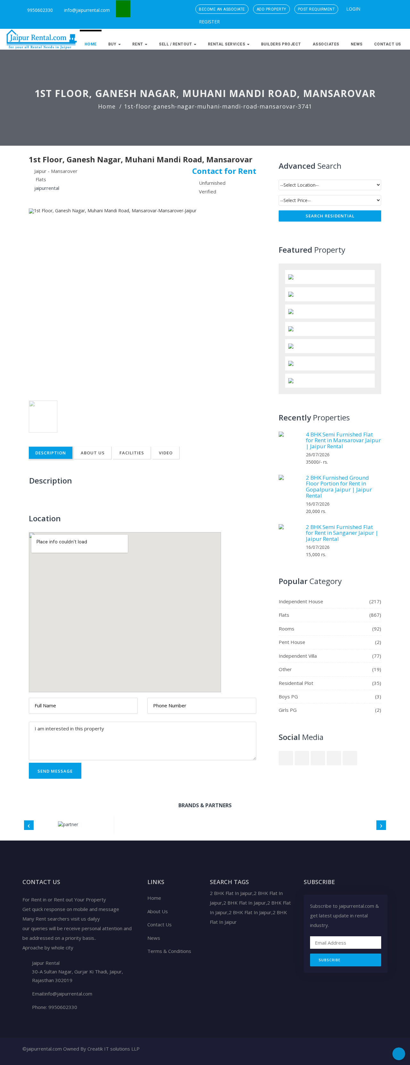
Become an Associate (222, 9)
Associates (326, 44)
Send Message (55, 771)
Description (50, 453)
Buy (113, 44)
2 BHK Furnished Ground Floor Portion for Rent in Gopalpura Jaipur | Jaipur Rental (339, 486)
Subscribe (329, 959)
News (357, 44)
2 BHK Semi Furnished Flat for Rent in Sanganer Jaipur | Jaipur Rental (342, 532)
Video (166, 453)
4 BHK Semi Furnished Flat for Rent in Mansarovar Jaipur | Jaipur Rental (343, 440)
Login (352, 9)
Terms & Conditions (169, 951)
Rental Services (227, 44)
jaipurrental (46, 188)
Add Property (271, 9)
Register (209, 22)
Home (91, 44)
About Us (93, 453)
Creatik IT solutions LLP (113, 1048)
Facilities (131, 453)
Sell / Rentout (176, 44)
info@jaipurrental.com (87, 10)
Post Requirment (316, 9)
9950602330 (39, 10)
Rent (138, 44)
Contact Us (387, 44)
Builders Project (281, 44)
